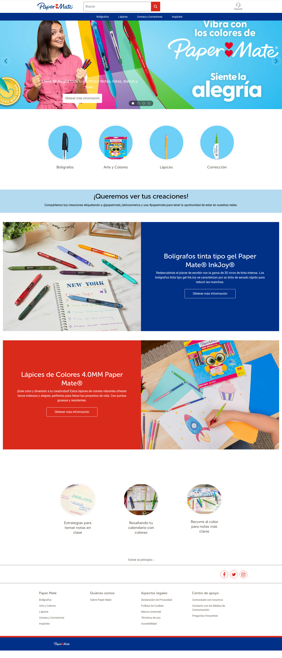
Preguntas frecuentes (205, 615)
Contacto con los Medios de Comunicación (208, 607)
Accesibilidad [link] (149, 623)
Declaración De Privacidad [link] (156, 599)
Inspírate (177, 16)
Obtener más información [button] (210, 293)
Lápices (123, 16)
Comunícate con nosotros (207, 599)
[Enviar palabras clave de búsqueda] (155, 6)
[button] (238, 6)
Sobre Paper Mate (100, 599)
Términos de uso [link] (151, 617)
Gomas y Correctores (149, 16)
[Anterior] (6, 61)
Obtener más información (82, 98)
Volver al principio (140, 560)
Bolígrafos (102, 16)
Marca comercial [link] (151, 611)
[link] (224, 574)
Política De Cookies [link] (152, 605)
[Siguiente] (276, 61)
